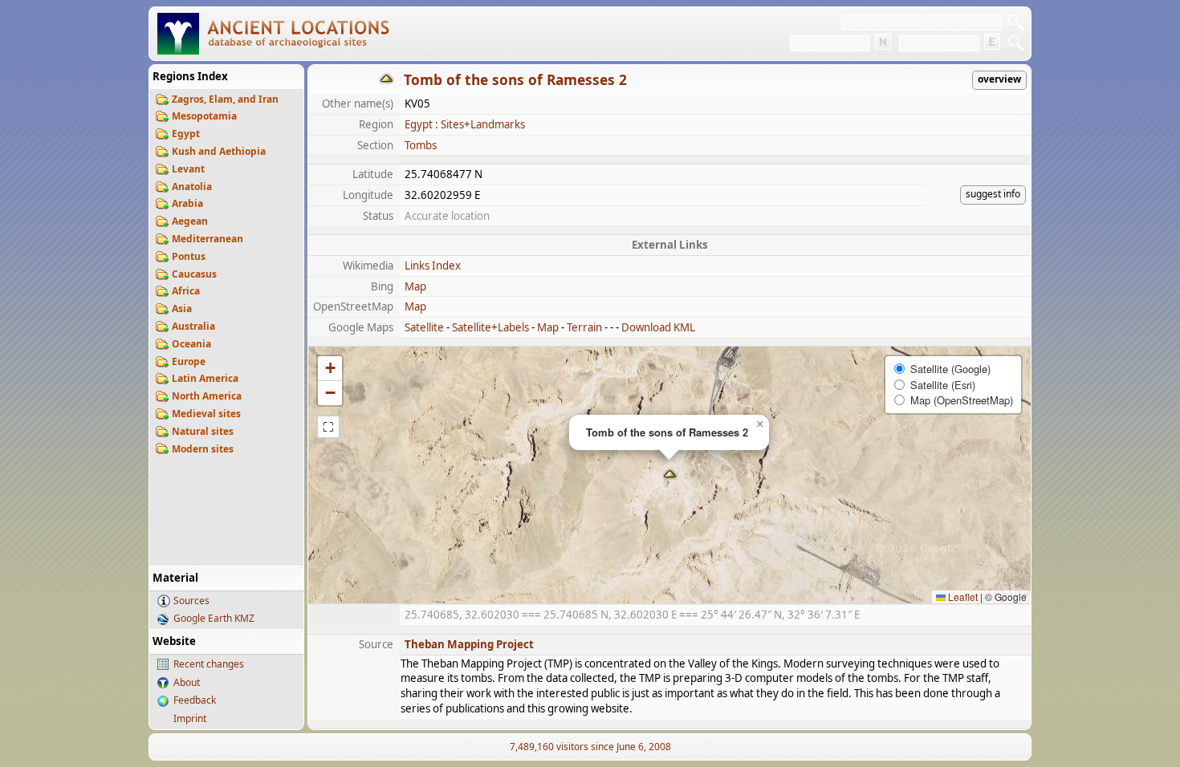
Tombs (421, 145)
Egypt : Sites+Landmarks (465, 124)
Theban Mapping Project (469, 644)
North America (207, 396)
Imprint (189, 718)
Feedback (194, 700)
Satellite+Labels (490, 327)
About (186, 682)
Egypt (186, 133)
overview (999, 79)
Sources (191, 600)
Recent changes (208, 664)
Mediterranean (207, 239)
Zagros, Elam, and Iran (225, 99)
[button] (670, 475)
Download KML (658, 327)
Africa (186, 291)
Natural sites (203, 431)
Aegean (190, 221)
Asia (182, 308)
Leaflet (962, 596)
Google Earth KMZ (213, 618)
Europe (188, 361)
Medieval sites (206, 413)
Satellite (424, 327)
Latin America (205, 378)
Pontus (188, 256)
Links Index (433, 265)
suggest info (993, 194)
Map (415, 286)
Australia (193, 326)
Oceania (191, 344)
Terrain (584, 327)
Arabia (187, 203)
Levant (188, 169)
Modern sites (203, 449)
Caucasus (194, 274)
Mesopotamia (204, 116)
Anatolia (192, 186)
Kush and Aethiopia (219, 151)
